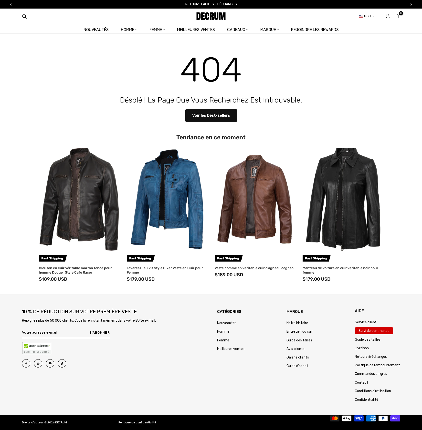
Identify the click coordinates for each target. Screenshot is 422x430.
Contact (361, 382)
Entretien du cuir (299, 331)
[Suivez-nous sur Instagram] (38, 363)
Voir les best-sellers (211, 115)
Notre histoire (297, 323)
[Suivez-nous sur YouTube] (50, 363)
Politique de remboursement (377, 365)
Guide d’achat (297, 366)
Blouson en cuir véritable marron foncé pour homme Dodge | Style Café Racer (75, 270)
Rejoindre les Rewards (315, 29)
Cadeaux (236, 29)
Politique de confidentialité (137, 422)
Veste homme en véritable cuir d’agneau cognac (254, 268)
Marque (268, 29)
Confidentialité (366, 400)
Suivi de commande (374, 331)
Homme (127, 29)
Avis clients (295, 349)
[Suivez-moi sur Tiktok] (62, 363)
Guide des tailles (299, 340)
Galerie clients (297, 357)
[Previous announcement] (10, 4)
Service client (366, 322)
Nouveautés (96, 29)
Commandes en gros (371, 374)
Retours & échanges (371, 357)
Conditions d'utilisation (373, 391)
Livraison (362, 348)
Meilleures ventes (196, 29)
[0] (397, 16)
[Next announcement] (411, 4)
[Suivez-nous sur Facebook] (26, 363)
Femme (155, 29)
